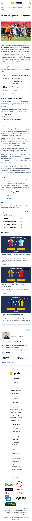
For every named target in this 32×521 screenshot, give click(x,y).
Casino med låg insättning (16, 469)
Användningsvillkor (16, 431)
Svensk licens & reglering (16, 417)
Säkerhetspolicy (16, 434)
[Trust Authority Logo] (10, 489)
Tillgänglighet (16, 442)
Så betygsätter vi (16, 393)
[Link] (16, 244)
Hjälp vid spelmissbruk (16, 412)
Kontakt (16, 396)
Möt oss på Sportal (16, 385)
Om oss (16, 382)
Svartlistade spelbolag (16, 420)
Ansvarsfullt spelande (16, 407)
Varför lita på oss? (16, 388)
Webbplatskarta (16, 445)
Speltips (8, 7)
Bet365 (11, 199)
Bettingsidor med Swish (16, 464)
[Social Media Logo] (13, 477)
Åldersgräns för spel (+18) (16, 409)
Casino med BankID (16, 466)
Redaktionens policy (16, 390)
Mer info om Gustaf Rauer (8, 362)
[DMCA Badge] (10, 484)
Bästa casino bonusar (16, 456)
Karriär (16, 398)
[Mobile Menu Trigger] (2, 3)
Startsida (3, 7)
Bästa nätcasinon (16, 453)
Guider (16, 429)
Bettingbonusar (16, 461)
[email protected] (8, 341)
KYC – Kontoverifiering (16, 437)
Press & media (16, 439)
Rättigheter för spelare (16, 415)
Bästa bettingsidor (16, 458)
